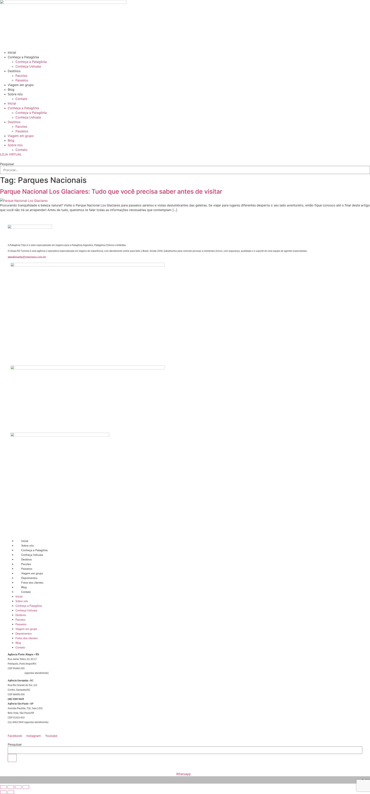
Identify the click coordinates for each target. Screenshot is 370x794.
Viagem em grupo (21, 85)
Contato (21, 99)
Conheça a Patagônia (23, 57)
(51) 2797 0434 (16, 673)
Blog (11, 89)
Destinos (14, 71)
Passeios (21, 80)
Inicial (12, 52)
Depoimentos (29, 577)
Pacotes (21, 76)
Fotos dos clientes (32, 582)
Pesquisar (7, 164)
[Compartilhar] (18, 787)
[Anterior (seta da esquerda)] (3, 792)
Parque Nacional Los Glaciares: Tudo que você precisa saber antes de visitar (112, 191)
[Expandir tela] (11, 787)
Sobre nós (15, 94)
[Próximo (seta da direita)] (11, 792)
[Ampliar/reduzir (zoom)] (3, 787)
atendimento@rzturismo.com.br (27, 257)
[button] (185, 159)
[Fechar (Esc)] (26, 787)
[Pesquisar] (12, 758)
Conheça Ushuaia (28, 66)
